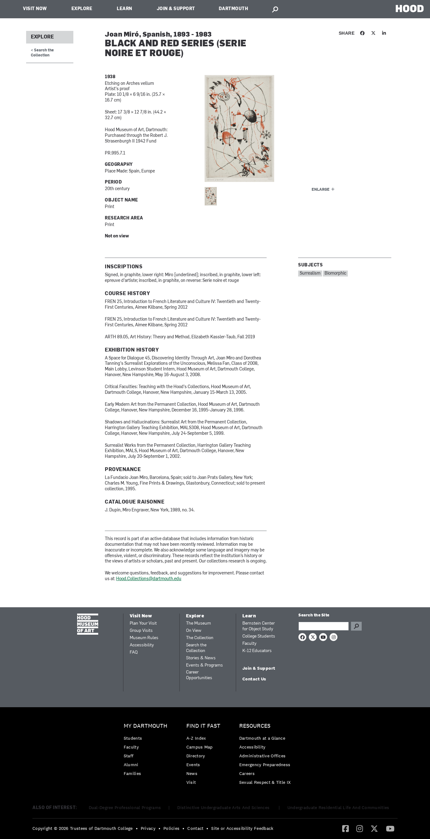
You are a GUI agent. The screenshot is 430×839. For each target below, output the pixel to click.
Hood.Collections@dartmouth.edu (148, 579)
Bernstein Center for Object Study (258, 626)
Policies (171, 828)
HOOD (410, 8)
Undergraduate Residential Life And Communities (338, 807)
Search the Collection (196, 648)
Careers (247, 773)
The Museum (198, 623)
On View (193, 630)
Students (133, 738)
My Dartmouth (145, 726)
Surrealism (310, 273)
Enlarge (321, 190)
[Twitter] (374, 828)
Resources (254, 726)
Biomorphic (335, 273)
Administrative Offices (262, 756)
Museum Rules (144, 638)
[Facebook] (345, 828)
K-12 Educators (257, 651)
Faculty (249, 643)
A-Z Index (196, 738)
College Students (258, 636)
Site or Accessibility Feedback (242, 828)
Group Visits (141, 630)
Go (356, 626)
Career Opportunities (199, 675)
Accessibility (142, 645)
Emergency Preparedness (265, 764)
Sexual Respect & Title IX (265, 782)
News (191, 773)
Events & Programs (204, 665)
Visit (191, 782)
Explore (82, 9)
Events (193, 764)
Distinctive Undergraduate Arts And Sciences (224, 807)
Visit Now (35, 9)
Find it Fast (203, 726)
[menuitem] (147, 751)
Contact (195, 828)
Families (132, 773)
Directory (195, 756)
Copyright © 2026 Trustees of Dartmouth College (82, 828)
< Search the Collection (42, 53)
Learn (124, 9)
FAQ (134, 652)
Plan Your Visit (143, 623)
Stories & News (201, 658)
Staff (129, 756)
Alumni (131, 764)
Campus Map (199, 747)
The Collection (199, 638)
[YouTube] (390, 828)
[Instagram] (359, 828)
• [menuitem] (137, 828)
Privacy (148, 828)
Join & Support (176, 9)
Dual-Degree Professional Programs (125, 807)
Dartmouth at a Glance (262, 738)
